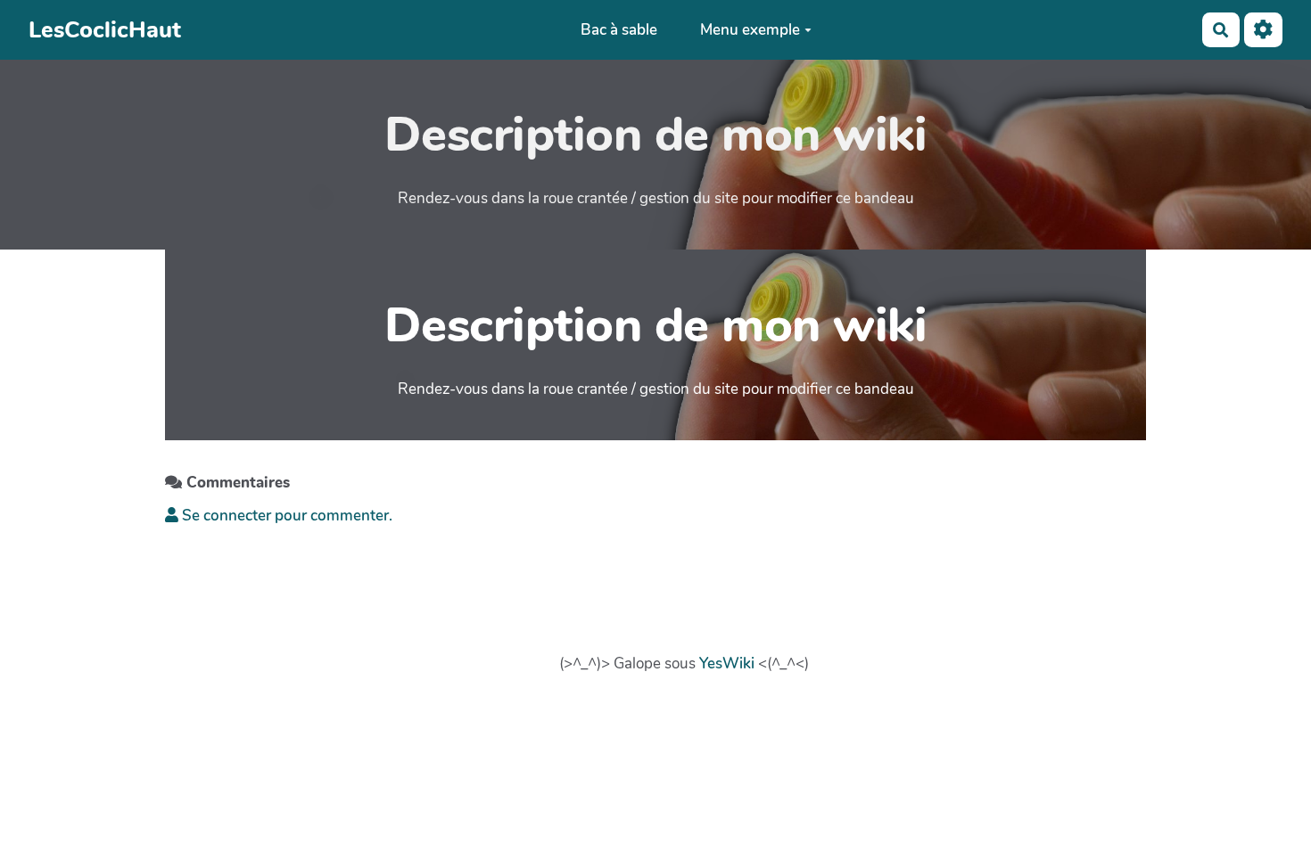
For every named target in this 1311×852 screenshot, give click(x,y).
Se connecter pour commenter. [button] (285, 515)
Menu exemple (750, 30)
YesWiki (726, 663)
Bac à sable (619, 30)
